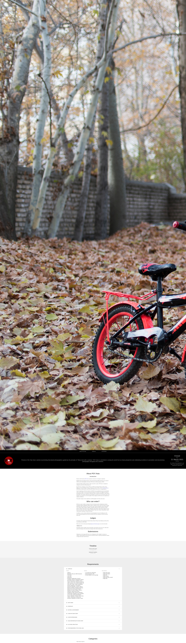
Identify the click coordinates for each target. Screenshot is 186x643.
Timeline (94, 451)
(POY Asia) (86, 478)
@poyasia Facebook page (95, 523)
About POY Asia (82, 451)
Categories (104, 451)
